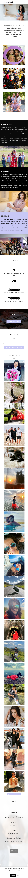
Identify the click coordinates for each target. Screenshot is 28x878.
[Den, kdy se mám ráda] (14, 78)
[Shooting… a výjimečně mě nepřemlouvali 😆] (14, 716)
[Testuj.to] (14, 102)
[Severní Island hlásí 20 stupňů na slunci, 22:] (14, 565)
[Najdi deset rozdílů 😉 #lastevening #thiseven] (14, 738)
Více (18, 875)
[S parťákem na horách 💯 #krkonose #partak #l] (14, 694)
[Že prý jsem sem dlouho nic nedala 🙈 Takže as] (14, 500)
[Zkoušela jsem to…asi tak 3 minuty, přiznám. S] (14, 392)
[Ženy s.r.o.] (14, 55)
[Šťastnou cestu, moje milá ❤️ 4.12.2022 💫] (14, 413)
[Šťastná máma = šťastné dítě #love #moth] (14, 521)
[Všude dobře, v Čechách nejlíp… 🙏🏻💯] (14, 651)
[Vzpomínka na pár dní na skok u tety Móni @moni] (14, 435)
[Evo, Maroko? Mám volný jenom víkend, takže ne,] (14, 759)
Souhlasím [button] (13, 875)
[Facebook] (12, 851)
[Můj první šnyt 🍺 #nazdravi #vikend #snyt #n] (14, 781)
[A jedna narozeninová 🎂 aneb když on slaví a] (14, 478)
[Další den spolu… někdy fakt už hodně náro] (14, 457)
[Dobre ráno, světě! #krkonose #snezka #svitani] (14, 673)
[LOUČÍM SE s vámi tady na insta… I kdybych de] (14, 370)
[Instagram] (16, 851)
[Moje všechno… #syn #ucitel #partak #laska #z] (14, 543)
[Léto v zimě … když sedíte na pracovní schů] (14, 608)
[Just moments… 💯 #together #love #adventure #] (14, 586)
